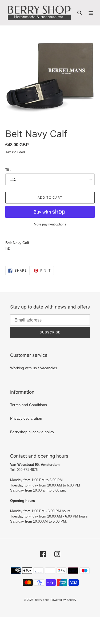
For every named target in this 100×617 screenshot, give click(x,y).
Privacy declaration (26, 418)
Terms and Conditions (28, 405)
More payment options (50, 224)
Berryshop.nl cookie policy (32, 432)
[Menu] (91, 12)
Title (8, 170)
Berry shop (42, 599)
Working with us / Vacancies (33, 368)
